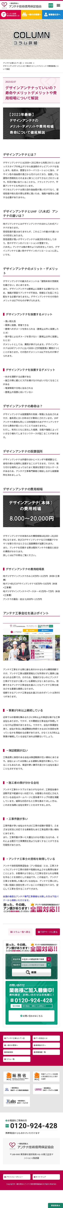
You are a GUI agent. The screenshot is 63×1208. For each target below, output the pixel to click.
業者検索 (9, 1052)
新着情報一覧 (41, 1052)
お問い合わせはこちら (33, 1015)
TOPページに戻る (49, 931)
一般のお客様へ (12, 1045)
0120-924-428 (33, 1000)
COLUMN (28, 63)
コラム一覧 (10, 1059)
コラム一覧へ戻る (21, 931)
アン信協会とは (41, 1038)
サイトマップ (41, 1177)
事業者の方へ (41, 1045)
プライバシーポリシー (14, 1177)
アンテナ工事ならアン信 (12, 63)
